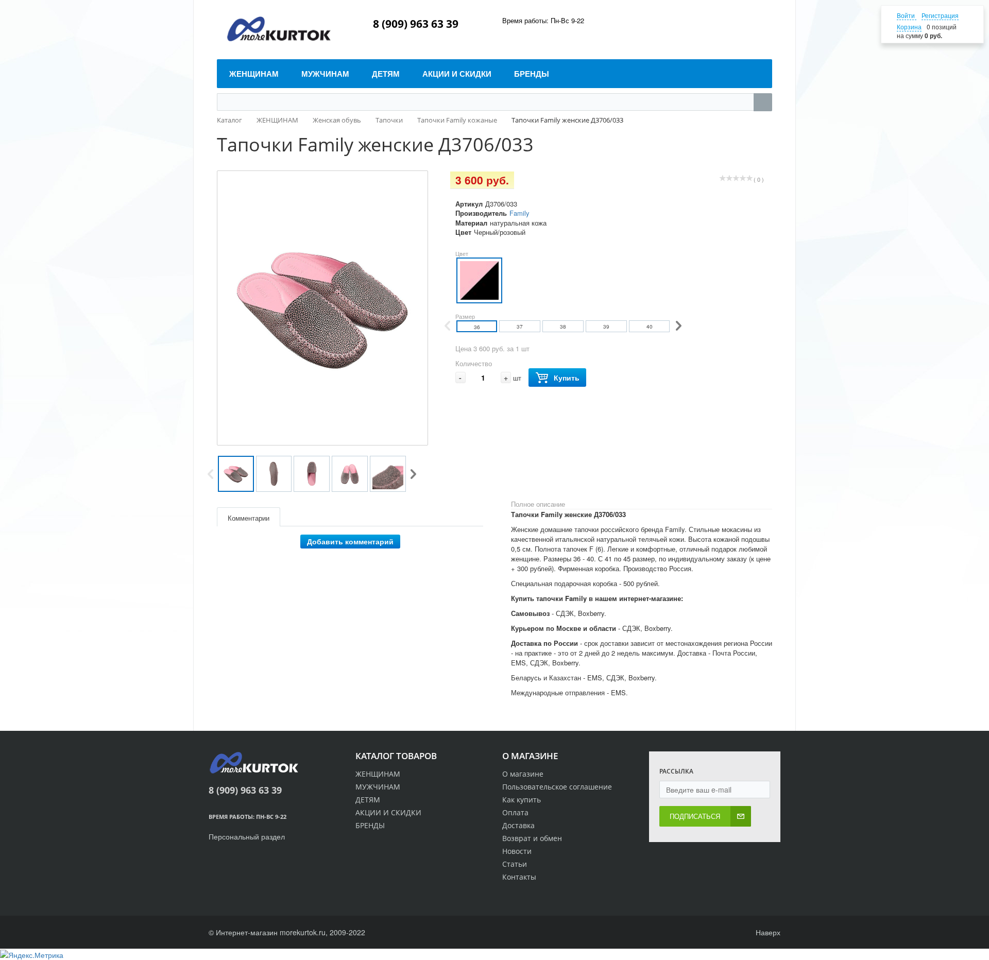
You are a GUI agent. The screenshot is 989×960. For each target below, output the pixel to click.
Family (519, 213)
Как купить (521, 799)
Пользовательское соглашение (557, 787)
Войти (906, 15)
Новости (517, 851)
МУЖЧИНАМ (377, 787)
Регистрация (940, 15)
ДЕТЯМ (367, 799)
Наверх (767, 932)
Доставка (518, 825)
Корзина (909, 26)
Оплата (515, 812)
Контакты (519, 877)
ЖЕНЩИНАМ (377, 774)
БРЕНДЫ (370, 825)
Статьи (514, 864)
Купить (566, 377)
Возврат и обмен (532, 838)
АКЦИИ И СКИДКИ (388, 812)
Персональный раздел (247, 836)
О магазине (522, 774)
